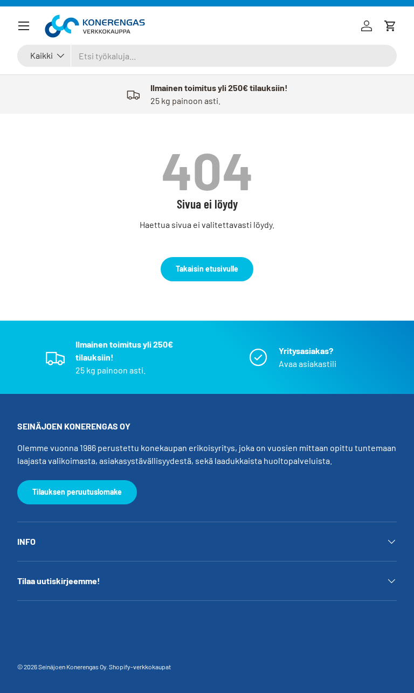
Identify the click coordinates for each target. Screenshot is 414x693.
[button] (390, 26)
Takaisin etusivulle (207, 268)
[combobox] (207, 56)
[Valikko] (24, 26)
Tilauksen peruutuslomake (77, 491)
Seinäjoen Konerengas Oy (72, 666)
